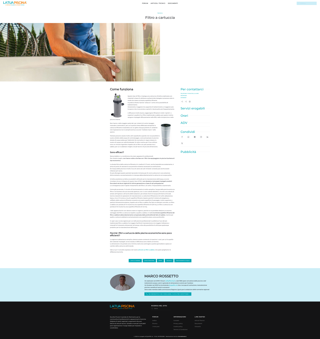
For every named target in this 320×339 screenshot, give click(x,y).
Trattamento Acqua (183, 260)
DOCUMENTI (173, 3)
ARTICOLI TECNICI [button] (158, 3)
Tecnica (160, 13)
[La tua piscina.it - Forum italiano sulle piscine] (122, 307)
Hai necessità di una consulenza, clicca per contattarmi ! (169, 294)
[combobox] (307, 3)
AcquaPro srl (173, 285)
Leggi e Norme (135, 260)
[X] (182, 143)
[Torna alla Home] (15, 3)
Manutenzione (149, 260)
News (160, 260)
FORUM (145, 3)
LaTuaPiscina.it (170, 281)
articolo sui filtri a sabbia (146, 250)
